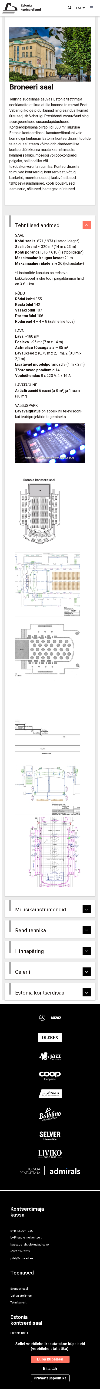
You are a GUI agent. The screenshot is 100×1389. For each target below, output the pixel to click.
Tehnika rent (18, 1302)
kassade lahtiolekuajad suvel (29, 1244)
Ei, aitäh (50, 1369)
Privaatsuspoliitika (50, 1378)
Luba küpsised (50, 1359)
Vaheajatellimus (21, 1295)
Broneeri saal (19, 1288)
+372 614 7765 (20, 1251)
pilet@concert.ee (21, 1258)
